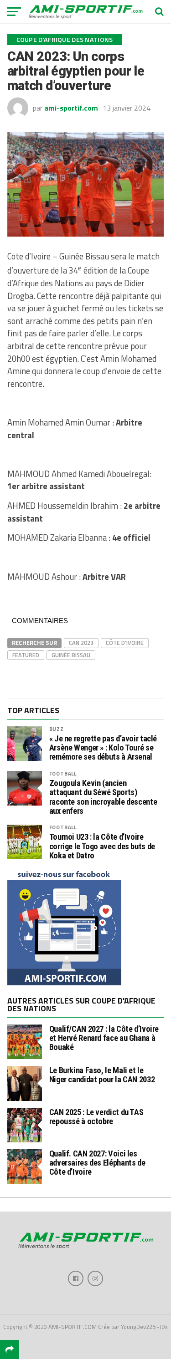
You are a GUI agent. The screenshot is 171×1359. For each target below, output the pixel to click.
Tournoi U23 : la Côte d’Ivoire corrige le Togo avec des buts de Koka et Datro (102, 846)
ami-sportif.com (71, 107)
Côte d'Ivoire (125, 642)
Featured (25, 654)
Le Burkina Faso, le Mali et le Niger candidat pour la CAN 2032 (102, 1074)
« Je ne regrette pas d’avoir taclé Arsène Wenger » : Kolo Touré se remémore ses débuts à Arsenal (103, 747)
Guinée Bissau (71, 654)
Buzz (56, 729)
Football (63, 773)
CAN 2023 (81, 642)
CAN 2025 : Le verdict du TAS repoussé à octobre (96, 1116)
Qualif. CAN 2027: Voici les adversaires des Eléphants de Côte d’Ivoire (97, 1162)
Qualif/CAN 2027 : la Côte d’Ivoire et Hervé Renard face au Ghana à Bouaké (104, 1038)
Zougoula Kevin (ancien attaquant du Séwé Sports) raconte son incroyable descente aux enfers (103, 797)
